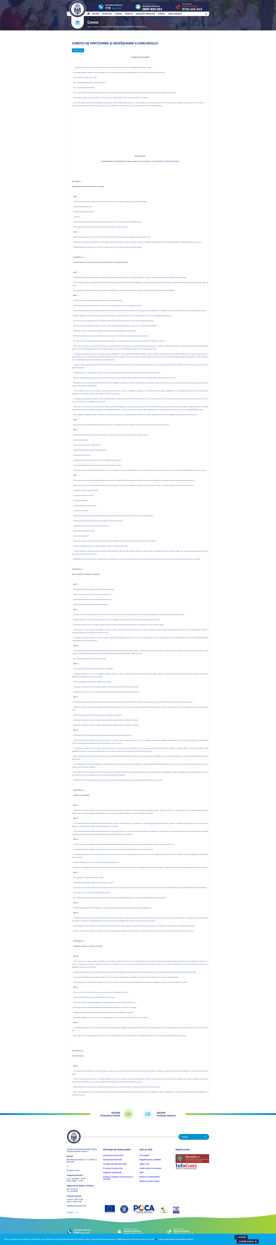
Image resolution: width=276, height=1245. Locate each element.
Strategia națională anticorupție (115, 1164)
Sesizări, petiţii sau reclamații (150, 1168)
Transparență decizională (112, 1159)
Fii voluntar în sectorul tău (113, 1168)
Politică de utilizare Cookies (149, 1181)
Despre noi (107, 13)
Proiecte (129, 13)
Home (89, 27)
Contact (161, 13)
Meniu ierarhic (175, 13)
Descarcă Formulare (145, 13)
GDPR (141, 1172)
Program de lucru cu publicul (150, 1159)
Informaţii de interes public (113, 1155)
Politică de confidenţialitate (149, 1176)
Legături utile (144, 1164)
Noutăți (95, 13)
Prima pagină (144, 1155)
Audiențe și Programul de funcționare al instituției (118, 1177)
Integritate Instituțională (112, 1172)
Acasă (89, 13)
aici (156, 1239)
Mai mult (70, 1212)
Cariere (118, 13)
